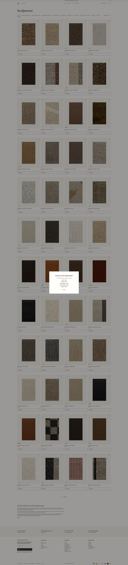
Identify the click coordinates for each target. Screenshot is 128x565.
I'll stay (64, 289)
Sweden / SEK (64, 286)
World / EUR (64, 280)
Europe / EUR (64, 281)
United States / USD (64, 283)
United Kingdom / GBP (63, 285)
